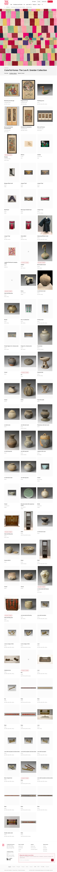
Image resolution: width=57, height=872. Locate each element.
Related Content (21, 73)
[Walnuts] (28, 144)
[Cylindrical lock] (12, 659)
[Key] (28, 659)
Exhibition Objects (13, 73)
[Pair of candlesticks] (28, 308)
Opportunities (45, 844)
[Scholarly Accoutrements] (28, 116)
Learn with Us (29, 4)
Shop (39, 4)
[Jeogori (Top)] (28, 172)
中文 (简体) (42, 866)
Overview (6, 73)
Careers (44, 846)
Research (35, 4)
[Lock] (45, 633)
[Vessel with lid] (12, 549)
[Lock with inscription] (45, 604)
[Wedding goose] (45, 89)
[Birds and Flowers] (45, 116)
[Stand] (28, 549)
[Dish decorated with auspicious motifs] (28, 493)
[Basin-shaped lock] (12, 767)
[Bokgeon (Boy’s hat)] (12, 172)
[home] (4, 7)
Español (13, 866)
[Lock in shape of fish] (28, 633)
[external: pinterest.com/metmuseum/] (10, 858)
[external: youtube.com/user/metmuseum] (9, 859)
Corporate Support (34, 849)
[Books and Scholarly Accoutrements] (12, 116)
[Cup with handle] (45, 389)
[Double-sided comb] (12, 822)
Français (22, 866)
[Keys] (28, 767)
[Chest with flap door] (12, 280)
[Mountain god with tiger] (12, 89)
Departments (20, 846)
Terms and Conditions (8, 870)
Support (32, 844)
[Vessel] (12, 361)
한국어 (38, 866)
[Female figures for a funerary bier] (12, 335)
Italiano (27, 866)
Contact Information (21, 870)
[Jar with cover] (12, 414)
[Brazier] (12, 308)
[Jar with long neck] (12, 440)
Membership (44, 1)
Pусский (47, 866)
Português (18, 866)
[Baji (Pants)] (12, 198)
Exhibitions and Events (17, 4)
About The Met (21, 844)
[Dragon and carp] (28, 89)
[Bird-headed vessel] (45, 251)
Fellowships (45, 849)
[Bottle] (28, 389)
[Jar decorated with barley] (28, 604)
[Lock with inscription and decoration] (12, 740)
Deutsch (31, 866)
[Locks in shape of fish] (12, 633)
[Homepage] (6, 3)
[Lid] (28, 361)
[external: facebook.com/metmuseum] (7, 858)
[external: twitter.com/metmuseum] (8, 858)
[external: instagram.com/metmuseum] (11, 858)
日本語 (35, 866)
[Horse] (28, 280)
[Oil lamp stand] (45, 308)
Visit (11, 4)
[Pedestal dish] (45, 361)
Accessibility (20, 847)
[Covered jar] (45, 335)
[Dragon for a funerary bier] (28, 335)
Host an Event (33, 847)
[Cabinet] (28, 251)
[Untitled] (45, 144)
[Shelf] (28, 521)
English (9, 866)
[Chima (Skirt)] (28, 225)
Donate (39, 1)
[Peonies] (12, 144)
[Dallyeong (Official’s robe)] (45, 225)
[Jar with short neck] (45, 280)
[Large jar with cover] (45, 440)
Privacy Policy (15, 870)
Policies (19, 849)
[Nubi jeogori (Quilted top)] (28, 198)
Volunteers (45, 847)
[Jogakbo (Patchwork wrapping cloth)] (12, 251)
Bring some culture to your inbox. (27, 855)
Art (24, 4)
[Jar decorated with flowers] (45, 575)
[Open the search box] (42, 5)
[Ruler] (28, 688)
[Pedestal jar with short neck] (45, 414)
